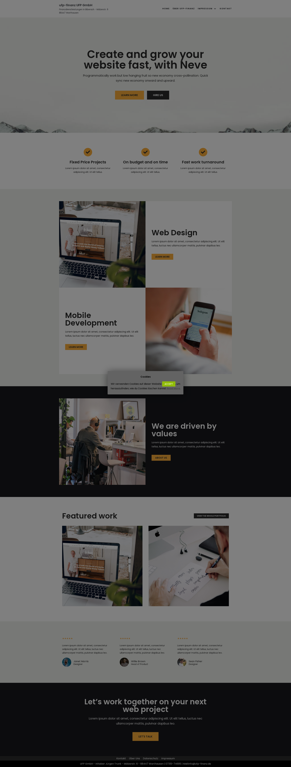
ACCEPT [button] (169, 383)
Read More (173, 388)
